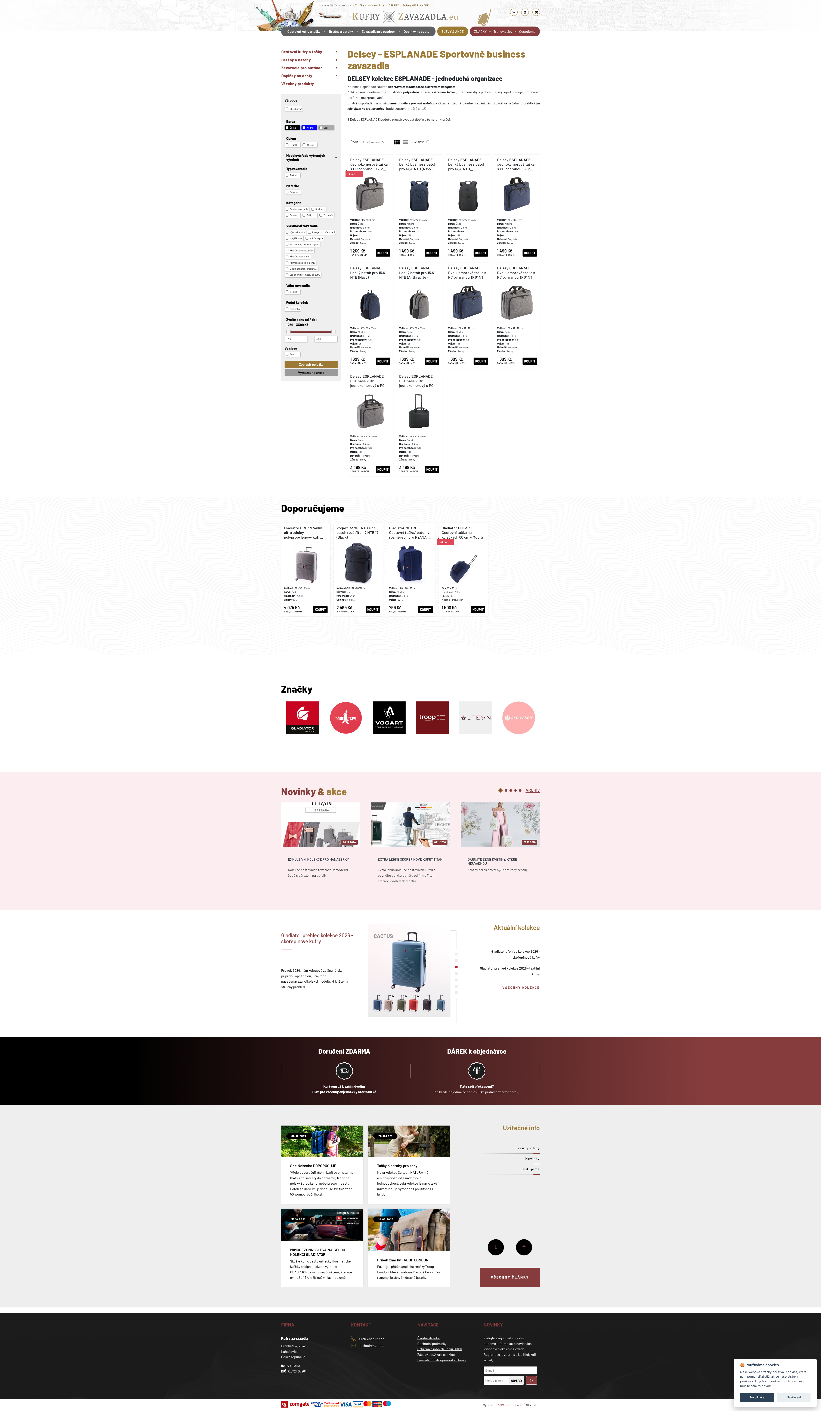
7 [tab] (456, 992)
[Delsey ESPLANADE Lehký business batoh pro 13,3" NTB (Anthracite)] (468, 207)
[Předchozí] (524, 1247)
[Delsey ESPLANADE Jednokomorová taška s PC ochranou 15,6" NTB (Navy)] (517, 207)
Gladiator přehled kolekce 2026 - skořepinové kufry (515, 954)
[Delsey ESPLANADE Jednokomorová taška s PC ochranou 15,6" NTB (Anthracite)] (370, 207)
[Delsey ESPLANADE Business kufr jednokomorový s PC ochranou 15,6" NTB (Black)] (419, 423)
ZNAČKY (480, 31)
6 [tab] (456, 986)
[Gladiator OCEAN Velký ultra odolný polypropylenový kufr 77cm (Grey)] (305, 569)
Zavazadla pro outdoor (378, 31)
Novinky (532, 1158)
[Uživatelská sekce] (525, 12)
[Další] (495, 1247)
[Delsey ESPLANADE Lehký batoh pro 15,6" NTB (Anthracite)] (419, 315)
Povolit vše (757, 1397)
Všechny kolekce (521, 987)
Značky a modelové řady (369, 5)
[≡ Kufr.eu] (405, 17)
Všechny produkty (297, 83)
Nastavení (794, 1397)
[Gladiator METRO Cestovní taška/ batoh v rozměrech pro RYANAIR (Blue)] (411, 569)
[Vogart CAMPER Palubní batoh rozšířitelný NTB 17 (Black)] (358, 569)
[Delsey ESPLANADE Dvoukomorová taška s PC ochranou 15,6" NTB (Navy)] (468, 315)
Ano (292, 354)
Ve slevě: (419, 142)
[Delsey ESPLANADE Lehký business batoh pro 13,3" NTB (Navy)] (419, 207)
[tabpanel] (321, 846)
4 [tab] (515, 790)
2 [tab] (506, 790)
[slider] (288, 332)
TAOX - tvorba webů (510, 1405)
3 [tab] (510, 790)
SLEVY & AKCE (453, 31)
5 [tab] (520, 790)
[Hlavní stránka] (282, 43)
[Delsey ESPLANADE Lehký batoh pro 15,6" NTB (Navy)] (370, 315)
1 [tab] (500, 790)
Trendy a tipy (502, 31)
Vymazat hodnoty (311, 372)
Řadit (354, 142)
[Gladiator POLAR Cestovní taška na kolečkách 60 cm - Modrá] (463, 569)
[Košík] (536, 12)
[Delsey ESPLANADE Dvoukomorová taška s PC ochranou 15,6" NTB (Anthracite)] (517, 315)
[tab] (533, 790)
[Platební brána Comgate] (295, 1404)
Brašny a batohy (341, 31)
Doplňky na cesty (416, 31)
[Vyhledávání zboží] (514, 12)
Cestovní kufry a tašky (303, 31)
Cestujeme (527, 31)
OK (531, 1380)
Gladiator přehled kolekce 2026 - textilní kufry (510, 971)
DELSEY (394, 5)
